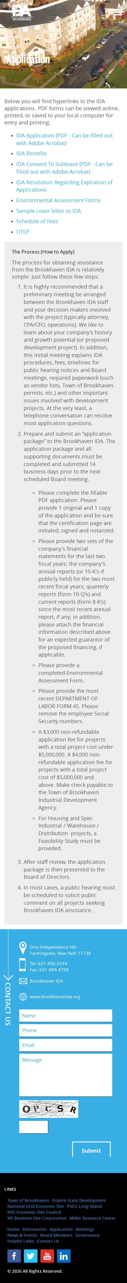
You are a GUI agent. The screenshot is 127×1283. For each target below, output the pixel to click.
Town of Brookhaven (28, 1200)
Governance (87, 1235)
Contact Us (48, 1241)
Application (61, 1229)
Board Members (56, 1235)
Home (13, 1229)
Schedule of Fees (37, 221)
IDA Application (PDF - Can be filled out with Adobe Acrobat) (64, 139)
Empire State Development (79, 1200)
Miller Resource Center (93, 1218)
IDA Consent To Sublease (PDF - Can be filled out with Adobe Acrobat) (64, 167)
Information (34, 1229)
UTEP (22, 231)
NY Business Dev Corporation (37, 1218)
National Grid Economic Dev (35, 1206)
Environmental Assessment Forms (58, 200)
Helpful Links (20, 1241)
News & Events (22, 1235)
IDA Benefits (31, 153)
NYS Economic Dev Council (34, 1212)
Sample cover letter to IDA (48, 210)
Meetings (85, 1229)
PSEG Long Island (84, 1206)
